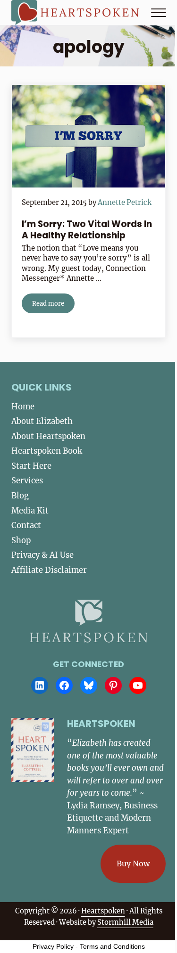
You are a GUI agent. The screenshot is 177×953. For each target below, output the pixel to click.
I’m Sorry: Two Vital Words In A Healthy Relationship (87, 230)
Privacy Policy (53, 946)
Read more (53, 305)
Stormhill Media (125, 922)
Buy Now (133, 863)
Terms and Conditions (112, 946)
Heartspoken (103, 911)
